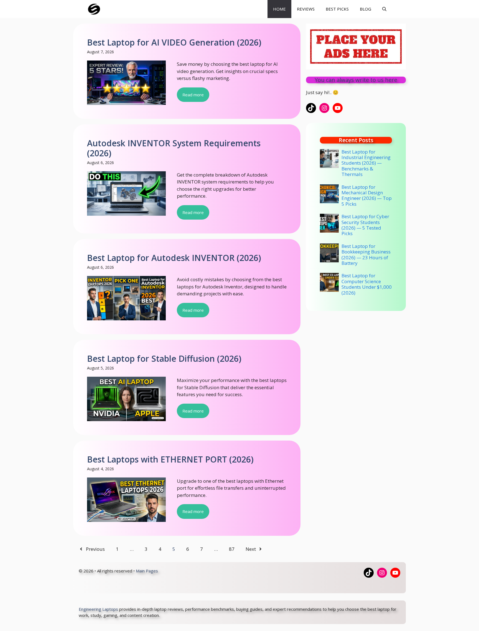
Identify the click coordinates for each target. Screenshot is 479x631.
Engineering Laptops (98, 609)
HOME (279, 9)
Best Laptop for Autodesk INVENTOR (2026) (174, 257)
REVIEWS (306, 9)
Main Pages (147, 571)
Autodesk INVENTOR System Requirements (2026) (174, 148)
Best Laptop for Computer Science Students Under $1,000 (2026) (367, 284)
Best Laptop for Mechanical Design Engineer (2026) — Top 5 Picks (367, 195)
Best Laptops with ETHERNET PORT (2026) (170, 459)
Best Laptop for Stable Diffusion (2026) (164, 358)
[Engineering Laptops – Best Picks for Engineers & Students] (94, 9)
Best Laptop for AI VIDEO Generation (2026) (174, 42)
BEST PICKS (337, 9)
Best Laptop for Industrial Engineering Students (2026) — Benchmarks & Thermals (366, 163)
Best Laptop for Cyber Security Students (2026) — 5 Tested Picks (365, 225)
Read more (193, 94)
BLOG (365, 9)
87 (232, 549)
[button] (384, 9)
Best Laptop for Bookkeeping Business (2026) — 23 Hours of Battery (366, 254)
